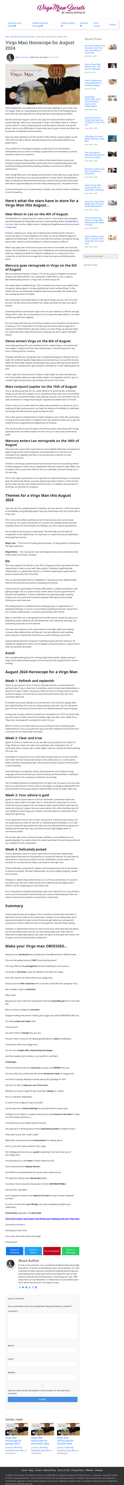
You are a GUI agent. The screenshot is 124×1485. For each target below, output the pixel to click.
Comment (13, 1311)
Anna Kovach (96, 24)
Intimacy (84, 23)
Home (24, 1470)
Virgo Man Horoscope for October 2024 (65, 1440)
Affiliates (89, 1470)
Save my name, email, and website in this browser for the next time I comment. (39, 1392)
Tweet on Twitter (33, 1251)
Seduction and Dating (14, 24)
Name (11, 1345)
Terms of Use (64, 1470)
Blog (7, 36)
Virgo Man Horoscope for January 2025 (13, 1440)
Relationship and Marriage (40, 24)
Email (11, 1359)
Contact (112, 24)
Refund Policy (49, 1470)
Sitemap (99, 1470)
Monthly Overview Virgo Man (22, 36)
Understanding (68, 23)
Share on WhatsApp (70, 1251)
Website (11, 1372)
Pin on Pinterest (52, 1251)
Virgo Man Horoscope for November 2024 (40, 1440)
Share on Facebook (14, 1251)
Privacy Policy (77, 1470)
